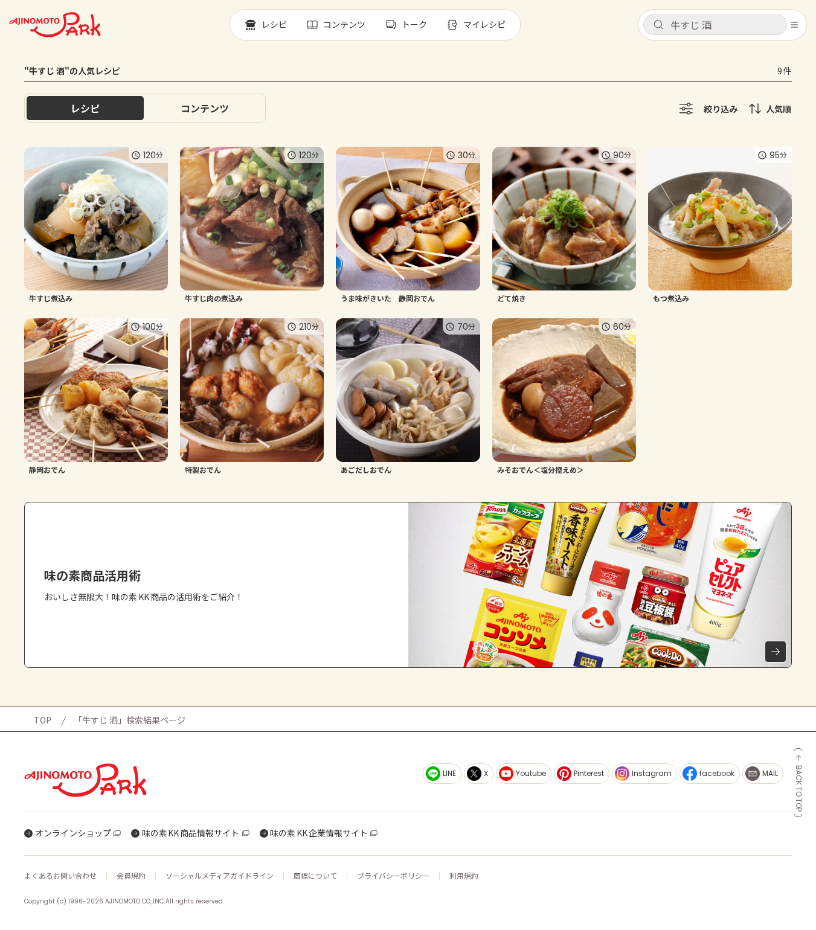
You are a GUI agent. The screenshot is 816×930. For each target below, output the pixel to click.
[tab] (204, 108)
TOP (42, 720)
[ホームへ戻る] (55, 24)
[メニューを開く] (794, 25)
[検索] (658, 25)
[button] (715, 24)
